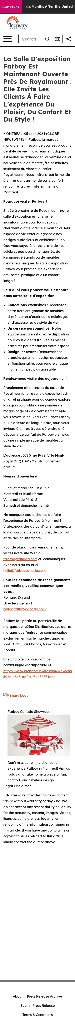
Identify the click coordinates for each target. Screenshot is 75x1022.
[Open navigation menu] (7, 39)
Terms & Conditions (37, 1015)
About (18, 996)
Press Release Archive (44, 996)
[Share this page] (69, 39)
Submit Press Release (37, 1005)
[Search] (47, 39)
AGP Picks (10, 7)
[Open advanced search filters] (57, 39)
